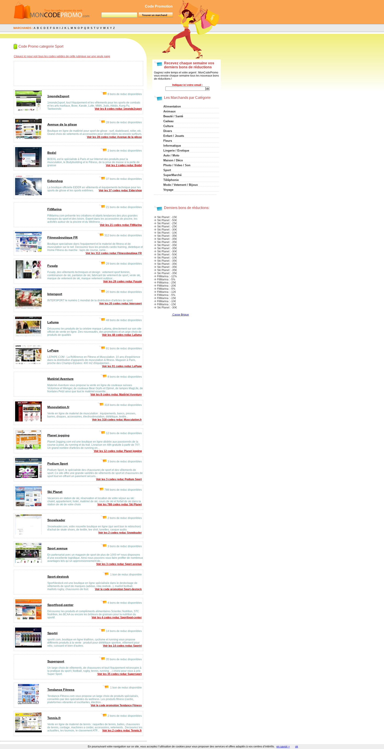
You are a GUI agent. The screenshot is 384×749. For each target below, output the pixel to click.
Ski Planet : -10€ (167, 232)
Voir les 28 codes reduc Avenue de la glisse (114, 137)
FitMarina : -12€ (166, 292)
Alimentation (172, 106)
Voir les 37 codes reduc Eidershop (120, 190)
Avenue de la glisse (62, 124)
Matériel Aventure (60, 379)
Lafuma (53, 322)
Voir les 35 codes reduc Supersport (119, 674)
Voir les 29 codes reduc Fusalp (122, 281)
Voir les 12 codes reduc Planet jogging (118, 451)
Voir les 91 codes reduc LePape (122, 366)
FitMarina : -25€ (166, 282)
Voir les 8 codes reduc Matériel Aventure (116, 394)
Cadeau (168, 121)
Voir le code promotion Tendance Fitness (116, 705)
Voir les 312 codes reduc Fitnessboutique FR (114, 253)
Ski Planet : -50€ (167, 220)
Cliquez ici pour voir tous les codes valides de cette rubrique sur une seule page (62, 56)
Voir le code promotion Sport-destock (118, 589)
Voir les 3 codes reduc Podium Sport (119, 479)
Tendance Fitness (60, 689)
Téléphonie (171, 180)
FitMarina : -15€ (166, 298)
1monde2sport (58, 96)
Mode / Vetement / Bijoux (180, 184)
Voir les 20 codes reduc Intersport (120, 303)
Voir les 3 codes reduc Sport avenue (119, 564)
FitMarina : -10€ (166, 301)
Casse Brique (180, 314)
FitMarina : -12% (167, 276)
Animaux (169, 111)
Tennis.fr (54, 718)
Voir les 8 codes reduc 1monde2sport (118, 108)
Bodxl (51, 152)
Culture (168, 126)
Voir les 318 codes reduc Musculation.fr (117, 419)
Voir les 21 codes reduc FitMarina (121, 225)
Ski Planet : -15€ (167, 217)
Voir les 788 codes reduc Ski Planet (119, 504)
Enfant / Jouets (173, 136)
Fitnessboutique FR (62, 237)
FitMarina (54, 209)
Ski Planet (54, 492)
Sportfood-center (60, 605)
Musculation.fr (58, 407)
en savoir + (283, 746)
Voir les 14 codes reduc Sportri (122, 645)
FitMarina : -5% (166, 279)
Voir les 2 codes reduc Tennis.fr (122, 730)
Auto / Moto (171, 155)
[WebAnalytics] (163, 314)
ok (296, 746)
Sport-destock (58, 576)
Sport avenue (57, 548)
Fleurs (167, 140)
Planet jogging (58, 435)
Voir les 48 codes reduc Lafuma (122, 334)
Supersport (55, 661)
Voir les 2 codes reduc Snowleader (120, 532)
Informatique (172, 145)
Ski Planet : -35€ (167, 235)
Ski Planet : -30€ (167, 229)
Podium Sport (57, 463)
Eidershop (55, 181)
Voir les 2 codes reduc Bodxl (124, 165)
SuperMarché (172, 175)
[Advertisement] (73, 72)
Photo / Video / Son (176, 165)
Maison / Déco (173, 160)
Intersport (54, 294)
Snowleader (56, 520)
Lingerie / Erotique (176, 150)
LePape (53, 350)
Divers (167, 131)
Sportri (52, 633)
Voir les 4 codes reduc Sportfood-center (117, 617)
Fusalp (52, 265)
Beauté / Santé (173, 116)
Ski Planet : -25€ (167, 223)
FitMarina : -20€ (166, 285)
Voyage (168, 189)
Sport (167, 170)
